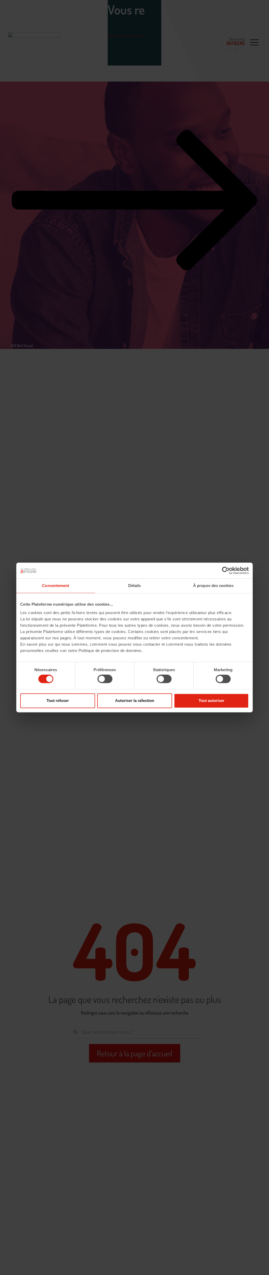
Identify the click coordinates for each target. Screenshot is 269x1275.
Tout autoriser (211, 700)
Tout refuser (57, 700)
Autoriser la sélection (134, 700)
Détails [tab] (134, 585)
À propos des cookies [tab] (213, 585)
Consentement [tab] (55, 585)
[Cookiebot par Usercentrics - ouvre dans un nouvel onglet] (226, 570)
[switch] (104, 679)
